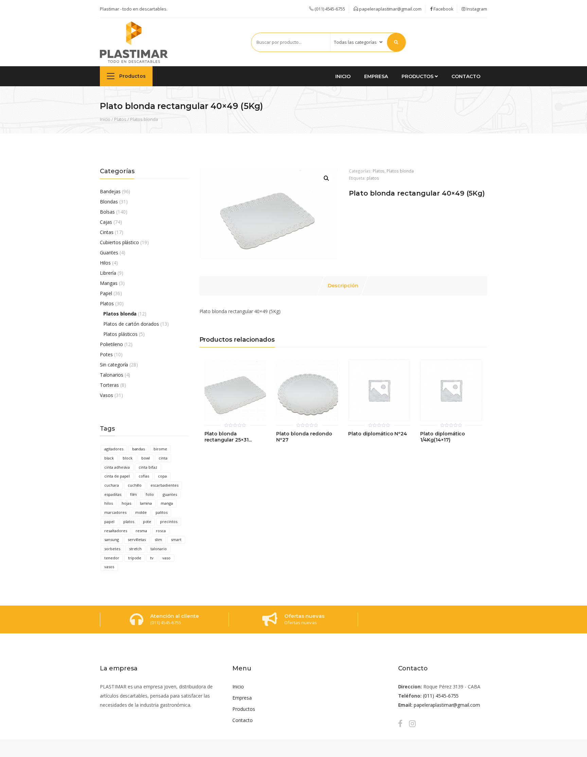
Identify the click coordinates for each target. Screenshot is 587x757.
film (133, 494)
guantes (170, 494)
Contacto (465, 76)
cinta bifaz (148, 467)
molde (141, 512)
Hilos (105, 262)
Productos (132, 76)
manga (167, 503)
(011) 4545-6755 (441, 695)
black (109, 458)
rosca (161, 530)
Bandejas (110, 191)
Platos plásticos (120, 334)
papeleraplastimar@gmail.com (390, 9)
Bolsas (107, 212)
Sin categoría (114, 364)
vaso (166, 557)
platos (128, 521)
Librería (108, 273)
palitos (161, 512)
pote (147, 521)
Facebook (442, 9)
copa (162, 476)
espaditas (112, 494)
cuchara (111, 485)
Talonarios (111, 375)
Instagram (476, 9)
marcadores (115, 512)
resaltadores (115, 530)
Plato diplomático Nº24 (377, 434)
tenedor (111, 557)
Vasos (106, 395)
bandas (138, 448)
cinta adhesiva (117, 467)
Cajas (106, 222)
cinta (163, 458)
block (127, 458)
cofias (144, 476)
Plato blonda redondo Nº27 (304, 437)
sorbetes (112, 548)
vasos (109, 566)
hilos (108, 503)
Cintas (106, 232)
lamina (146, 503)
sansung (111, 539)
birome (160, 448)
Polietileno (111, 344)
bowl (145, 458)
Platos (120, 119)
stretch (135, 548)
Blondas (109, 201)
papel (109, 521)
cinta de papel (117, 476)
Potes (106, 354)
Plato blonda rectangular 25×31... (228, 437)
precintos (168, 521)
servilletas (137, 539)
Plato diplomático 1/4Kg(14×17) (442, 437)
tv (152, 557)
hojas (126, 503)
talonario (158, 548)
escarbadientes (164, 485)
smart (176, 539)
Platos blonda (144, 119)
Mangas (109, 283)
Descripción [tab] (343, 286)
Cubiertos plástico (119, 242)
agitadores (113, 448)
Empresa (376, 76)
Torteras (109, 385)
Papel (106, 293)
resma (141, 530)
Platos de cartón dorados (131, 324)
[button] (326, 178)
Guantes (109, 252)
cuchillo (135, 485)
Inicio (343, 76)
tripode (135, 557)
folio (150, 494)
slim (158, 539)
